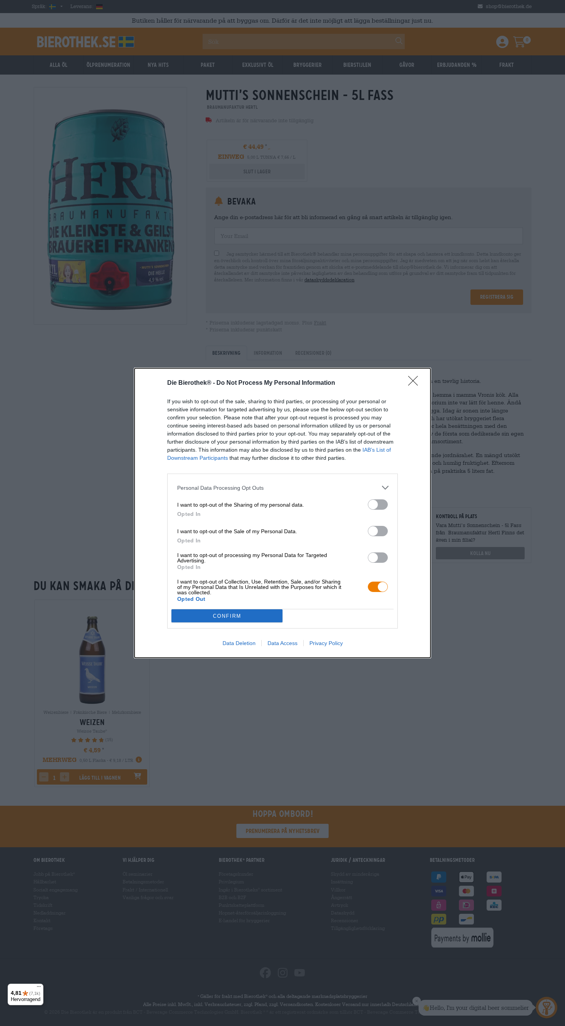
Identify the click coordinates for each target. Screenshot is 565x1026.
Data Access (282, 643)
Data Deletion (239, 643)
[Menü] (38, 988)
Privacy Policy (326, 643)
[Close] (415, 383)
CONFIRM (227, 616)
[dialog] (282, 513)
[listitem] (282, 488)
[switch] (378, 504)
